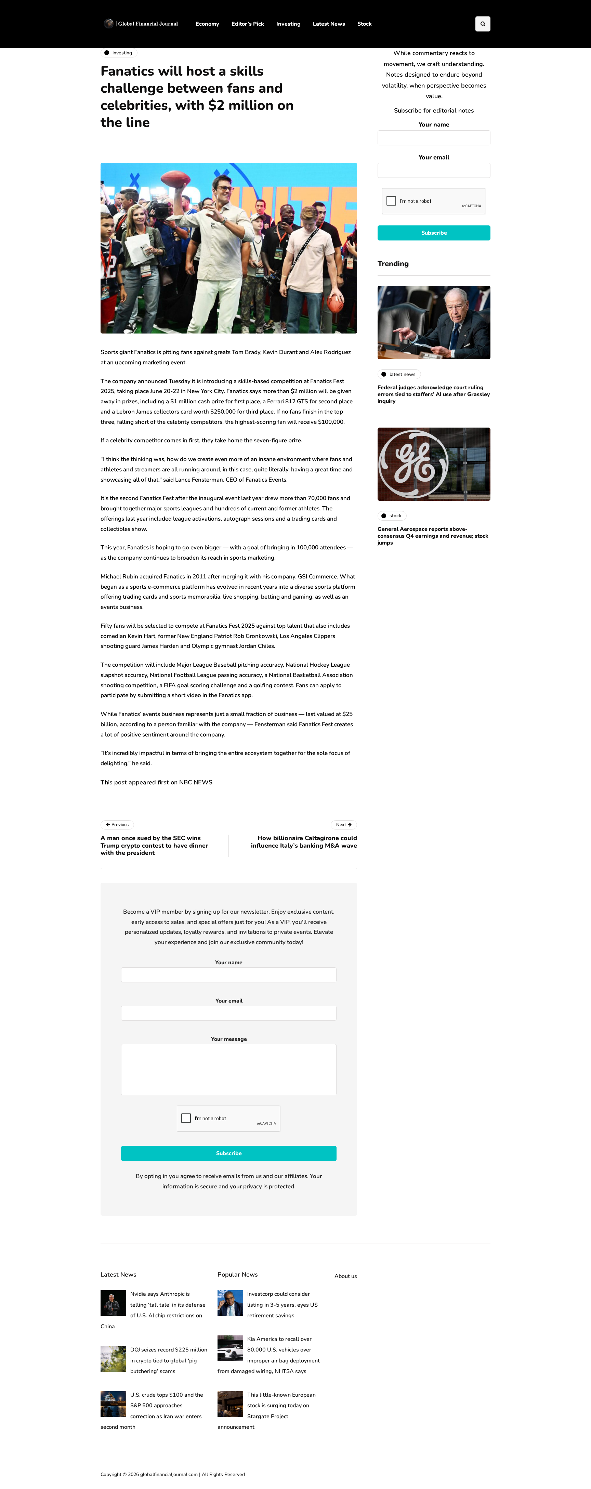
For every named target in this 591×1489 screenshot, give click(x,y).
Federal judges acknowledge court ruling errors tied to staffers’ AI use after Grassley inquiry (434, 394)
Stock (364, 24)
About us (345, 1276)
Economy (207, 24)
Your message (229, 1039)
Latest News (329, 24)
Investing (288, 24)
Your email (434, 157)
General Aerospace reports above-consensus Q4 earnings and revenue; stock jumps (433, 536)
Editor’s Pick (248, 24)
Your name (434, 124)
